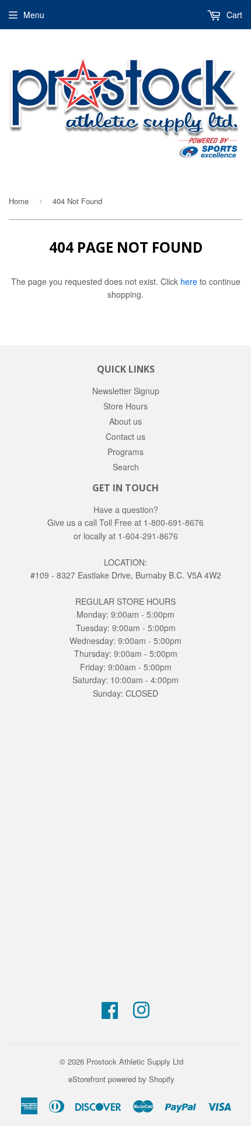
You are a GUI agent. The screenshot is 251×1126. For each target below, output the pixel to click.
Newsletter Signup (125, 391)
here (188, 281)
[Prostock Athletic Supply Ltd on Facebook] (109, 1014)
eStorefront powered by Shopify (121, 1078)
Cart (233, 14)
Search (126, 467)
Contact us (125, 436)
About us (125, 421)
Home (19, 200)
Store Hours (125, 406)
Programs (125, 451)
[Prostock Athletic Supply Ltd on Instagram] (141, 1014)
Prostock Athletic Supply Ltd (134, 1061)
